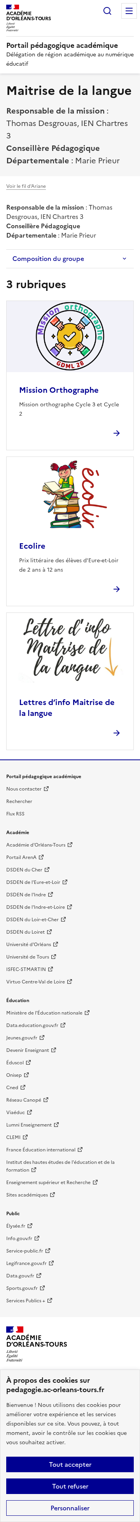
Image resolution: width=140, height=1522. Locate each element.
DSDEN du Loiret (25, 932)
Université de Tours (27, 956)
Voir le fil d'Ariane (26, 186)
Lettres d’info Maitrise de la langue (67, 707)
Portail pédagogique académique (62, 45)
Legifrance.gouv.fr (26, 1263)
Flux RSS (15, 813)
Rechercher (107, 11)
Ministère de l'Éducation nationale (44, 1012)
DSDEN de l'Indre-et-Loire (35, 907)
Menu (129, 11)
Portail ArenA (21, 857)
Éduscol (15, 1062)
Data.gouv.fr (20, 1275)
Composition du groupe (48, 258)
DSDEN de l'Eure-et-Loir (33, 882)
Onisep (14, 1075)
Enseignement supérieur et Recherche (48, 1182)
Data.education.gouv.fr (32, 1025)
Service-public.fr (24, 1250)
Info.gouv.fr (19, 1238)
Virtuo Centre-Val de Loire (35, 981)
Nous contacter (24, 788)
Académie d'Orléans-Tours (35, 844)
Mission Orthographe (59, 390)
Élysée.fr (15, 1226)
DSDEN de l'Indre (26, 894)
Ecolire (32, 546)
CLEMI (13, 1137)
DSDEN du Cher (24, 869)
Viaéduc (15, 1112)
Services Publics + (25, 1300)
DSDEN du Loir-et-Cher (32, 919)
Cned (12, 1087)
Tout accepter (70, 1464)
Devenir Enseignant (27, 1050)
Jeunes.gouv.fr (21, 1037)
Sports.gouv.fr (22, 1288)
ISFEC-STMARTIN (26, 969)
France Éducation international (40, 1149)
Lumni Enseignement (29, 1124)
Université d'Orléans (28, 944)
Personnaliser (70, 1508)
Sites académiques (27, 1194)
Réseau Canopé (23, 1100)
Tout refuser (70, 1486)
